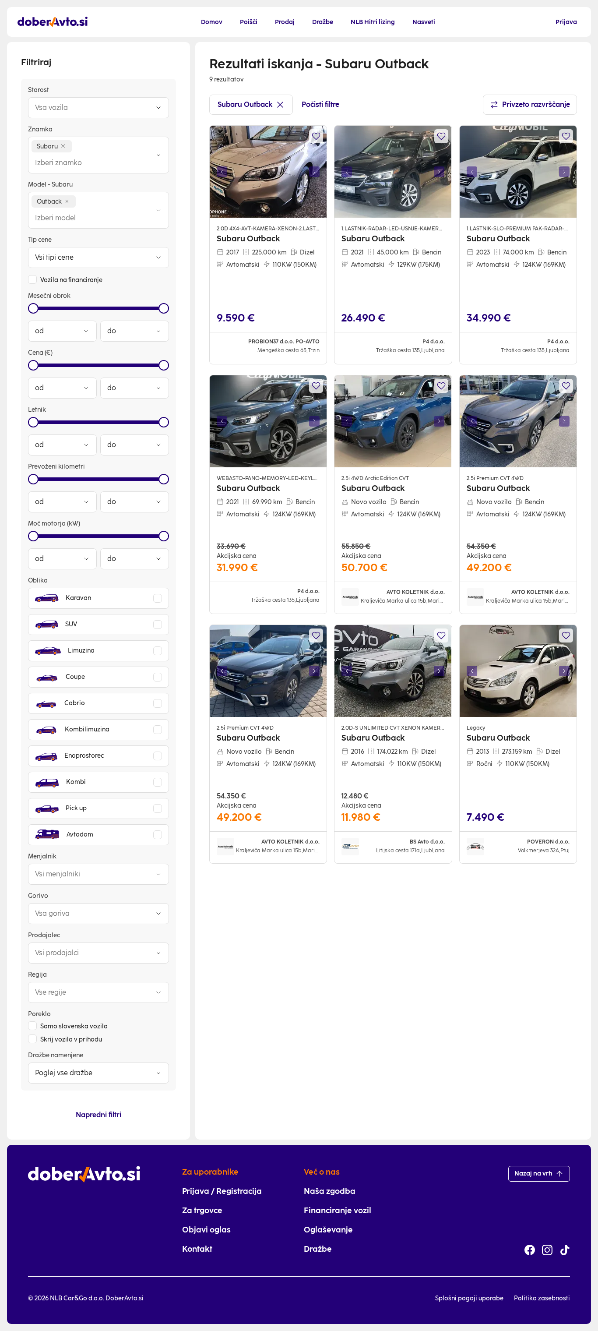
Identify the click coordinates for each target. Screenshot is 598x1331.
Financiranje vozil (337, 1210)
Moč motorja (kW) (54, 523)
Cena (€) (40, 353)
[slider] (33, 308)
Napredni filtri (98, 1115)
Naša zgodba (329, 1191)
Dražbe (318, 1249)
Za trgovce (202, 1210)
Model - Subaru (50, 184)
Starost (38, 90)
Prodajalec (44, 935)
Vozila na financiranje (71, 280)
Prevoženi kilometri (56, 466)
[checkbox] (32, 279)
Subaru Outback (245, 104)
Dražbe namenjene (55, 1055)
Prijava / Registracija (222, 1191)
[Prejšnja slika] (222, 171)
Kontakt (197, 1249)
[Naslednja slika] (314, 171)
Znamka (40, 129)
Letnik (37, 409)
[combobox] (90, 108)
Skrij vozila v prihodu (71, 1039)
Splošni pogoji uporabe (469, 1298)
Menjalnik (42, 856)
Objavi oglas (206, 1230)
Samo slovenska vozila (74, 1026)
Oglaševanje (328, 1230)
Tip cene (40, 240)
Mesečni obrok (49, 296)
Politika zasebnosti (542, 1298)
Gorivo (38, 896)
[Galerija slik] (268, 172)
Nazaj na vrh (533, 1173)
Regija (37, 974)
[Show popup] (158, 107)
